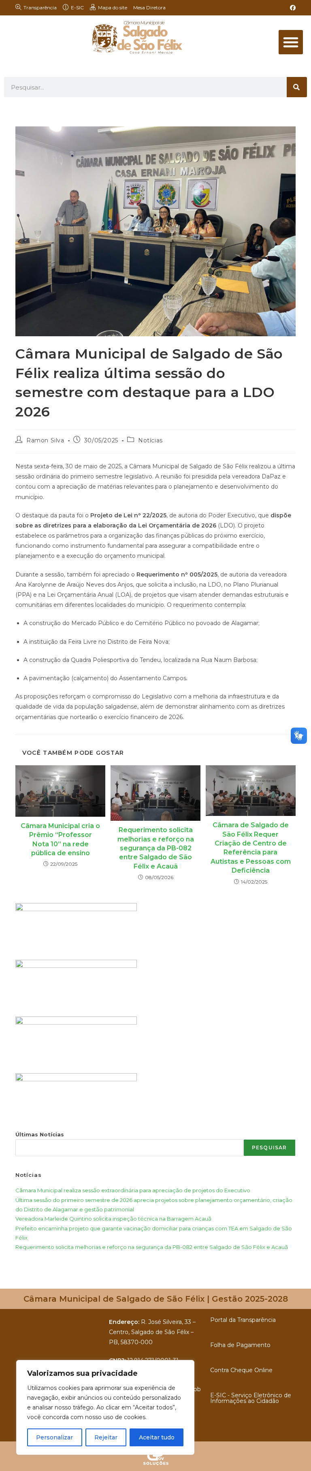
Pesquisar (269, 1147)
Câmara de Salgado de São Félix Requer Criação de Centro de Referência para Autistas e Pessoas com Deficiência (251, 847)
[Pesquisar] (297, 87)
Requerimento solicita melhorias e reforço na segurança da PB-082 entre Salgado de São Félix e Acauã (155, 848)
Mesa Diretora (149, 7)
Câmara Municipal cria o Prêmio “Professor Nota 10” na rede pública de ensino (60, 839)
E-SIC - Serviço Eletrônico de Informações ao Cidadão (250, 1398)
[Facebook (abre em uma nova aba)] (292, 8)
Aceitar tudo (157, 1437)
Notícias (150, 440)
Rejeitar (105, 1437)
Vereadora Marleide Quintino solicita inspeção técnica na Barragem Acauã (113, 1218)
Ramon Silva (45, 440)
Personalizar (54, 1437)
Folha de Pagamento (240, 1345)
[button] (291, 42)
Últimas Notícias (39, 1134)
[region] (105, 1407)
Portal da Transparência (243, 1320)
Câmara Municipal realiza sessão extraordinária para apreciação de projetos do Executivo (132, 1190)
